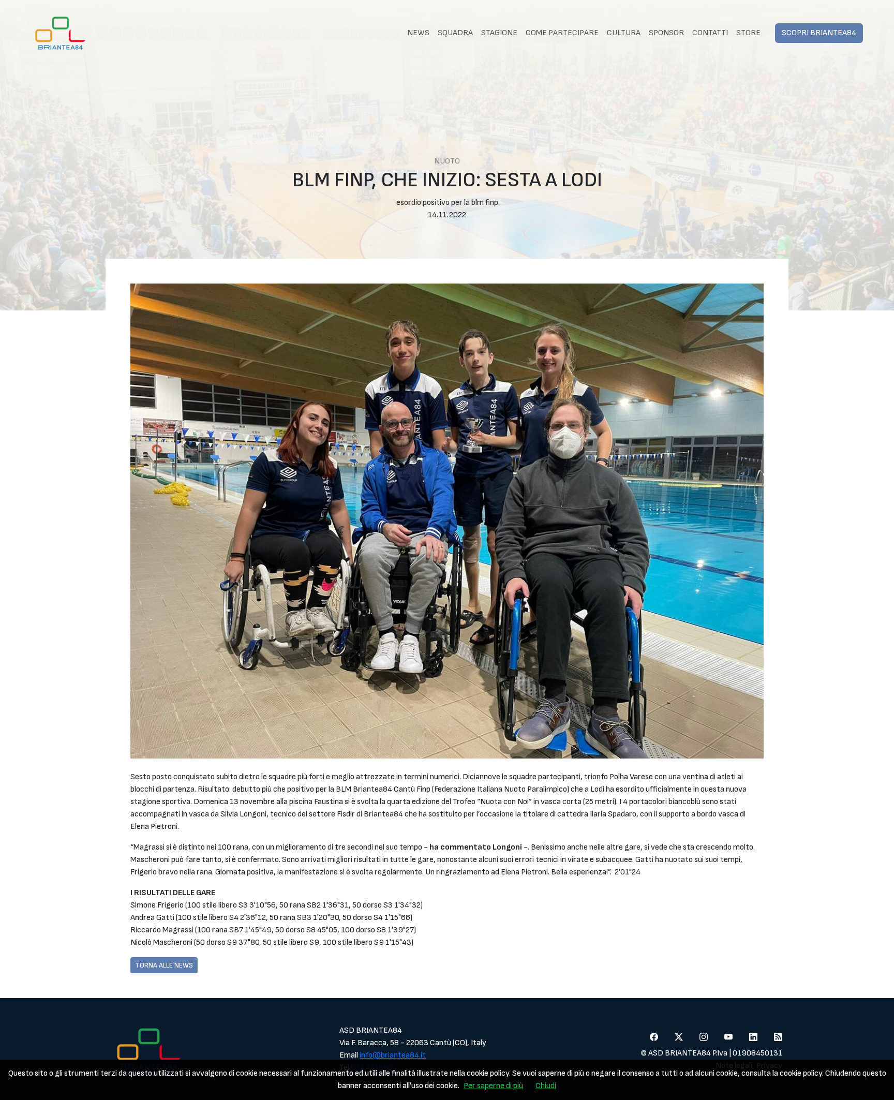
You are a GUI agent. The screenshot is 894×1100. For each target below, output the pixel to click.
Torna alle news (164, 965)
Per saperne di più (493, 1086)
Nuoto (447, 161)
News (418, 33)
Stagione (499, 33)
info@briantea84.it (393, 1055)
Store (748, 33)
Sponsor (666, 33)
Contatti (710, 33)
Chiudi (545, 1086)
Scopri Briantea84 (819, 33)
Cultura (623, 33)
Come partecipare (562, 33)
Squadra (455, 33)
